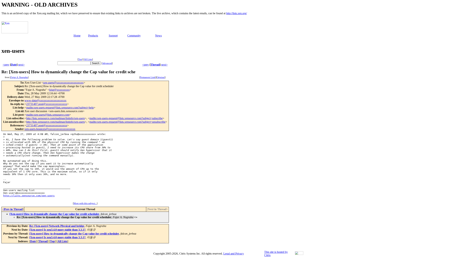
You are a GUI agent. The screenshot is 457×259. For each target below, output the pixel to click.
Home (77, 35)
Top (80, 59)
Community (134, 35)
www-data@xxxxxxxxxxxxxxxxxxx (45, 100)
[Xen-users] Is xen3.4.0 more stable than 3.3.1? (57, 229)
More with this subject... (85, 203)
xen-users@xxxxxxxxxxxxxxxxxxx (63, 82)
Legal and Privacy (233, 253)
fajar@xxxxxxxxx (59, 89)
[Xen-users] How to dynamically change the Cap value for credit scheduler (54, 214)
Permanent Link (147, 77)
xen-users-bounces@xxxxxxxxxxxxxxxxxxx (50, 128)
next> (21, 64)
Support (113, 35)
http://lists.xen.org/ (236, 13)
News (158, 35)
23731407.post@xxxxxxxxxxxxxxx (46, 104)
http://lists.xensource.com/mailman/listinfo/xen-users (55, 118)
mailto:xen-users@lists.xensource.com (47, 114)
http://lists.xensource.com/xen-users (29, 195)
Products (93, 35)
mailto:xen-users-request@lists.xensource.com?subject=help (60, 107)
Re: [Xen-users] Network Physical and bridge (56, 225)
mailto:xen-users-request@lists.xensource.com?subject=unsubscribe (127, 121)
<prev (6, 64)
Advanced (107, 63)
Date (14, 64)
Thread (155, 64)
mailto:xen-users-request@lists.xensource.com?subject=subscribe (126, 118)
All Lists (88, 59)
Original (161, 77)
